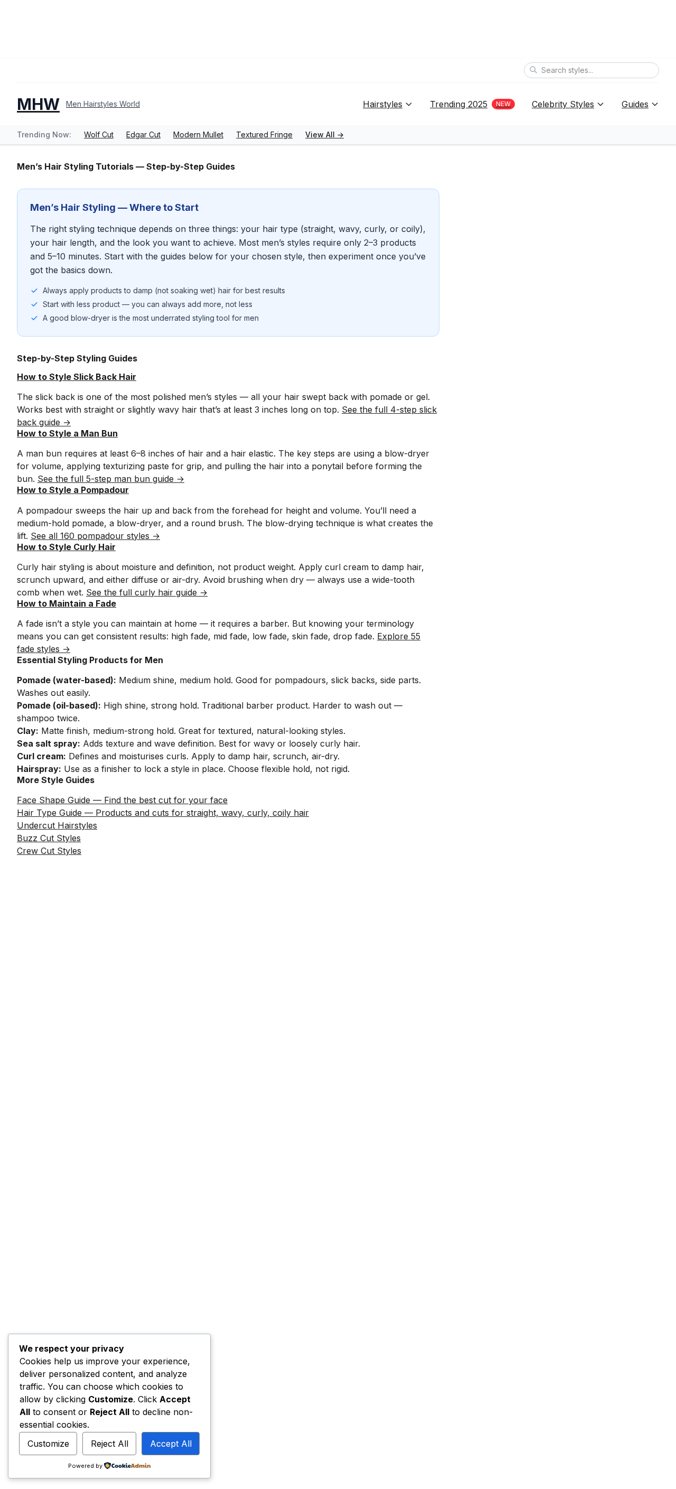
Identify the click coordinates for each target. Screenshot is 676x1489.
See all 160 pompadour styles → (95, 536)
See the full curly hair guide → (147, 592)
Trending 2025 (470, 104)
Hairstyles (382, 104)
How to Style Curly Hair (66, 547)
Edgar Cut (143, 134)
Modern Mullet (198, 134)
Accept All (171, 1443)
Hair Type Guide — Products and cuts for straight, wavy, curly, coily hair (163, 812)
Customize (48, 1443)
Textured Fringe (264, 134)
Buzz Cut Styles (49, 838)
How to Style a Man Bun (67, 433)
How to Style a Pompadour (73, 490)
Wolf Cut (99, 134)
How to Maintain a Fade (66, 603)
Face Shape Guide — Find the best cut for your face (122, 800)
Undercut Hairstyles (57, 825)
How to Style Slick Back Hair (76, 376)
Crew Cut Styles (49, 850)
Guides (635, 104)
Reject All (109, 1443)
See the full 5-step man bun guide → (110, 478)
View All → (324, 134)
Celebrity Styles (563, 104)
